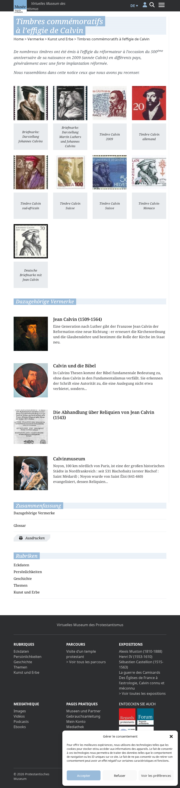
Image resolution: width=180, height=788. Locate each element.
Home (19, 39)
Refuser (119, 775)
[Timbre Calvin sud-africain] (31, 172)
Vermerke (35, 39)
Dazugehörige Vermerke (34, 513)
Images (20, 711)
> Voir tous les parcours (86, 661)
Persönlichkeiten (28, 571)
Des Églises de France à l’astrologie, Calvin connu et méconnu (141, 683)
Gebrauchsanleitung (83, 716)
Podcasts (21, 721)
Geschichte (23, 578)
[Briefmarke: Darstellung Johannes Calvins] (31, 103)
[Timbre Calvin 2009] (110, 103)
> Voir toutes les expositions (142, 693)
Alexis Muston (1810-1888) (140, 651)
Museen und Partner (83, 711)
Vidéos (19, 716)
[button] (171, 736)
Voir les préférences (156, 775)
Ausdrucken (34, 538)
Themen (20, 585)
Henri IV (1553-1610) (135, 656)
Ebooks (20, 726)
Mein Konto (76, 721)
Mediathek (75, 726)
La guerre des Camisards (139, 672)
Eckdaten (21, 565)
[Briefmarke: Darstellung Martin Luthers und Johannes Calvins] (70, 103)
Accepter (83, 775)
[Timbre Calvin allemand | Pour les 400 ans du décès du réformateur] (149, 103)
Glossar (20, 525)
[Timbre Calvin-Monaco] (149, 172)
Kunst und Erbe (60, 39)
